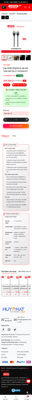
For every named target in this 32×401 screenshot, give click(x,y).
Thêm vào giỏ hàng (16, 126)
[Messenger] (29, 394)
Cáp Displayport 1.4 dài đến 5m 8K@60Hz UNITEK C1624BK (7, 287)
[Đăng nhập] (29, 7)
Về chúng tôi (4, 351)
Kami (2, 370)
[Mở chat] (28, 381)
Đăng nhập (20, 357)
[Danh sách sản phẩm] (7, 17)
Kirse (27, 368)
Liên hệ (3, 354)
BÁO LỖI (6, 374)
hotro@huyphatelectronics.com (24, 321)
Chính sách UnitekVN (23, 351)
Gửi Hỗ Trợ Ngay (21, 354)
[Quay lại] (3, 17)
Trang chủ (4, 13)
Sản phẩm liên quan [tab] (8, 271)
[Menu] (3, 7)
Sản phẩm (12, 13)
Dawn (7, 370)
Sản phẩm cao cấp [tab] (25, 271)
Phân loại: (6, 110)
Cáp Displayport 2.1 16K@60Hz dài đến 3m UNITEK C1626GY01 (15, 287)
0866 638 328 (8, 320)
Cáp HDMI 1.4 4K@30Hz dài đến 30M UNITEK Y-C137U (24, 287)
